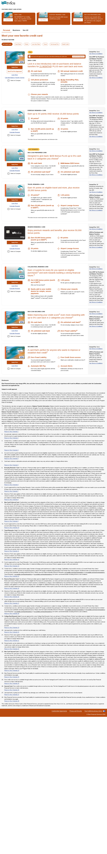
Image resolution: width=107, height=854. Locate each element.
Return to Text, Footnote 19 (11, 627)
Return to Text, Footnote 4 (11, 458)
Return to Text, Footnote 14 (11, 576)
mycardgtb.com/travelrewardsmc (43, 574)
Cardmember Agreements (59, 711)
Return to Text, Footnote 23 (11, 670)
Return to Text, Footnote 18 (11, 613)
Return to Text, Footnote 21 (11, 640)
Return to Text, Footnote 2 (11, 438)
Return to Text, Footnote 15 (11, 588)
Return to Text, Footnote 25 (11, 683)
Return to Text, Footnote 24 (11, 677)
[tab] (6, 30)
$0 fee (63, 80)
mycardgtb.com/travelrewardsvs (23, 574)
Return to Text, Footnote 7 (11, 491)
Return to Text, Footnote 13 (11, 566)
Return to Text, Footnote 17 (11, 603)
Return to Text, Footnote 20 (11, 632)
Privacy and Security (76, 711)
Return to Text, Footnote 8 (11, 499)
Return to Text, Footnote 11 (11, 551)
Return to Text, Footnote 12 (11, 559)
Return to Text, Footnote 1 (11, 431)
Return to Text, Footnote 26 (11, 690)
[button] (15, 75)
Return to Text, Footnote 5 (11, 465)
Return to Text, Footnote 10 (11, 527)
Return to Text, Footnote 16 (11, 596)
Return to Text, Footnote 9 (11, 521)
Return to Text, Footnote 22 (11, 649)
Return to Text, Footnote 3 (11, 450)
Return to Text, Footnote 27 (11, 694)
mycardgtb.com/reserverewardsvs (74, 572)
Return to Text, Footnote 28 (11, 701)
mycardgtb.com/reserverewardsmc (95, 572)
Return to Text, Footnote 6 (11, 484)
